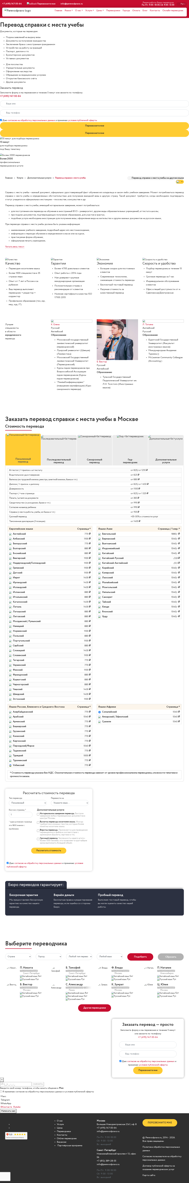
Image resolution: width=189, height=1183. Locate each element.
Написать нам (8, 1111)
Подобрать (140, 957)
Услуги (60, 1124)
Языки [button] (68, 10)
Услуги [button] (88, 10)
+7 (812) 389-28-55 (106, 1161)
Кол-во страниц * (17, 810)
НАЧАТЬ (38, 1084)
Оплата (136, 10)
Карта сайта (148, 1175)
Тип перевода (15, 798)
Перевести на (57, 798)
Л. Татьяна (147, 324)
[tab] (23, 449)
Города (126, 10)
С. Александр (74, 985)
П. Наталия (164, 968)
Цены (60, 1128)
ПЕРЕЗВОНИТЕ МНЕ (160, 1122)
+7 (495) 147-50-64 (12, 3)
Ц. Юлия (162, 985)
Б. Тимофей (73, 968)
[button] (180, 182)
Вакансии (61, 1142)
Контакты (155, 10)
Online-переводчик (67, 1138)
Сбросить (170, 957)
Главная (58, 10)
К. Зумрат (117, 985)
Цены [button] (99, 10)
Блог (144, 10)
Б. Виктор (102, 362)
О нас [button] (78, 10)
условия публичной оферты (82, 120)
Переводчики (113, 10)
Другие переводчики (94, 1008)
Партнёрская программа (69, 1145)
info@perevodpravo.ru (72, 3)
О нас (60, 1121)
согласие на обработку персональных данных (31, 120)
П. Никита (26, 968)
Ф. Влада (117, 968)
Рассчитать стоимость (48, 850)
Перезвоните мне (94, 125)
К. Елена (55, 324)
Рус (182, 4)
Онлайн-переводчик (172, 10)
